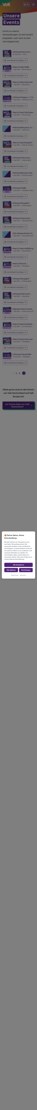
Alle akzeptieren (18, 565)
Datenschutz (14, 575)
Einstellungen (25, 570)
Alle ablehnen (11, 570)
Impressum (23, 575)
